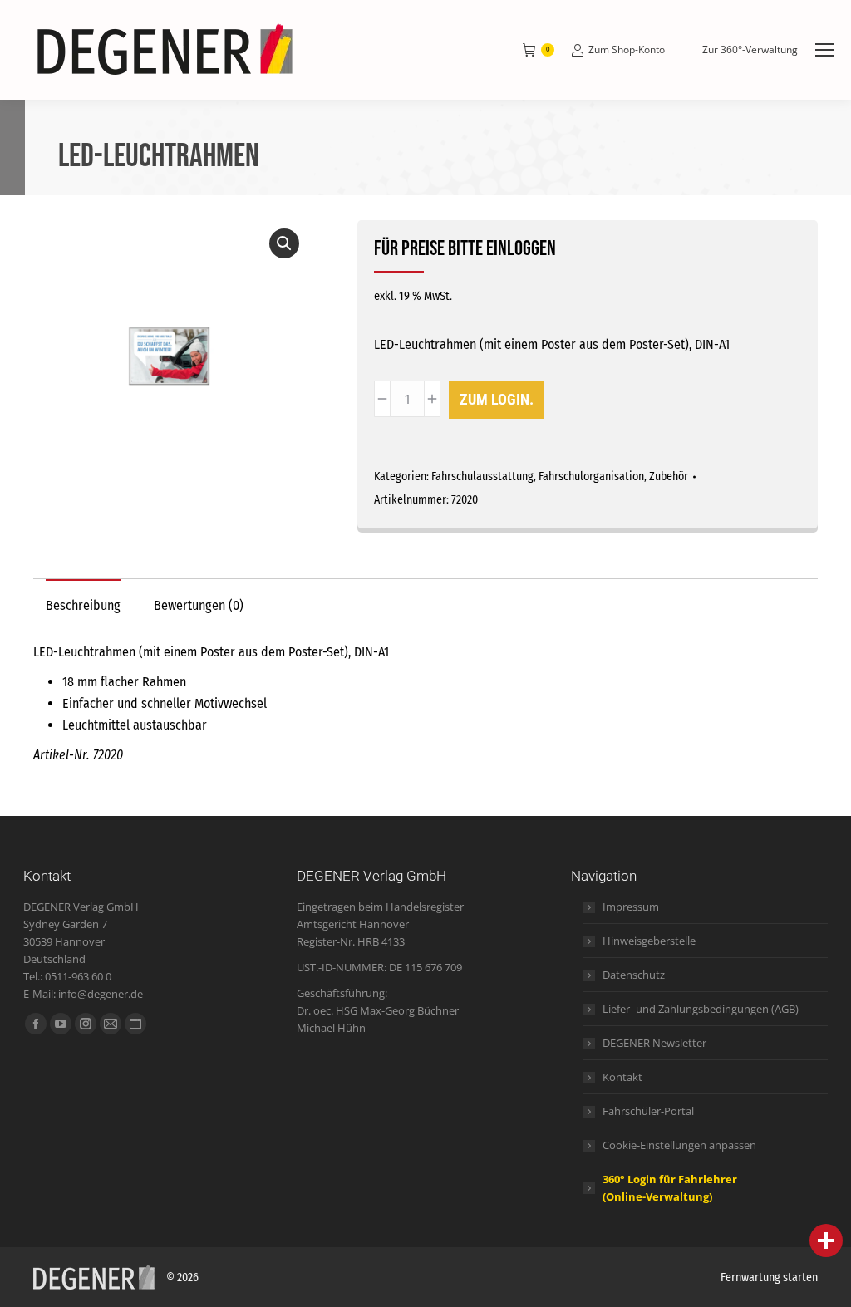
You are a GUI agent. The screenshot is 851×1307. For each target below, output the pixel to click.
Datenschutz (634, 974)
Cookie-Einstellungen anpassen (679, 1144)
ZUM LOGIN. (497, 399)
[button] (284, 243)
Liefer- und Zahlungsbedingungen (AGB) (701, 1008)
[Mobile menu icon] (824, 50)
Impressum (631, 906)
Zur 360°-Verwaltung (750, 50)
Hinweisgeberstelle (649, 940)
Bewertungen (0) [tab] (198, 605)
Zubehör (668, 476)
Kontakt (622, 1076)
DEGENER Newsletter (654, 1042)
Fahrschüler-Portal (648, 1110)
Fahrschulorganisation (591, 476)
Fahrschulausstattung (482, 476)
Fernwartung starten (769, 1277)
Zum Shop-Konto (626, 50)
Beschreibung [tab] (83, 605)
